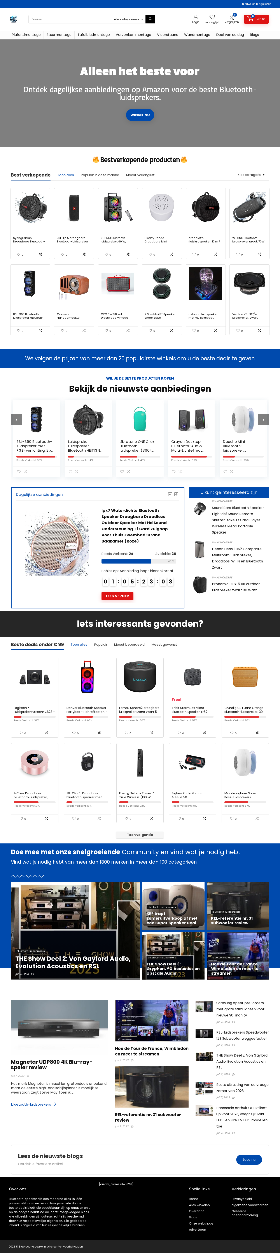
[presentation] (16, 419)
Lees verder (117, 596)
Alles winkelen (199, 1205)
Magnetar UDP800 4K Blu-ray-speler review (52, 1064)
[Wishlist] (212, 17)
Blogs (254, 34)
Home (193, 1199)
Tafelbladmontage (93, 34)
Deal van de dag (230, 34)
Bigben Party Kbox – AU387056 (187, 795)
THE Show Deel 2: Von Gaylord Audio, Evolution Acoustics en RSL (242, 1061)
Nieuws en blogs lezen (256, 4)
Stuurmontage (59, 34)
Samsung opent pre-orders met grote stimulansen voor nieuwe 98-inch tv (240, 1009)
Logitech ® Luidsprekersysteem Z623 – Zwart (34, 712)
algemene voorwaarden (250, 1205)
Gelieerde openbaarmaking (245, 1213)
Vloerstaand (167, 34)
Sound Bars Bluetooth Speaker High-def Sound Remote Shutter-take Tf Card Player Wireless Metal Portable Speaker (238, 520)
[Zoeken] (150, 19)
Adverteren (197, 1229)
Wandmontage (197, 34)
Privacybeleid (242, 1199)
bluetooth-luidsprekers (31, 1104)
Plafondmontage (26, 34)
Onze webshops (201, 1223)
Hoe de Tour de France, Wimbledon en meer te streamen (152, 1051)
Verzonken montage (133, 34)
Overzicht (196, 1211)
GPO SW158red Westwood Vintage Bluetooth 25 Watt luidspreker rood (114, 319)
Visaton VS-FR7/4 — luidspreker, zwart (246, 316)
